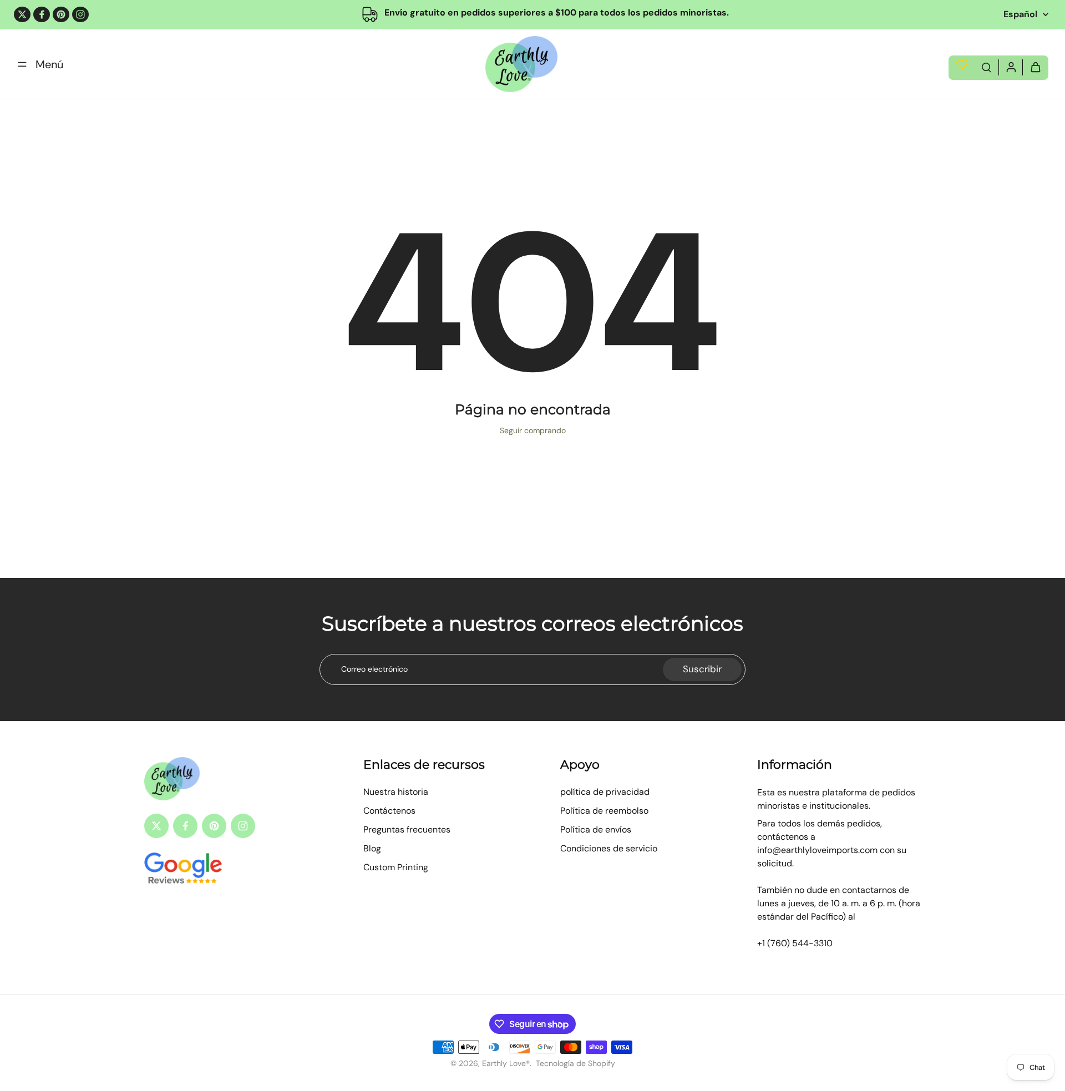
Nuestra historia (395, 792)
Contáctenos (389, 810)
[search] (986, 66)
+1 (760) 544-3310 (795, 943)
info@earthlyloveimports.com (817, 850)
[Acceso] (1010, 66)
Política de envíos (595, 829)
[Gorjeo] (22, 14)
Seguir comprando (533, 430)
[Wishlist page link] (962, 64)
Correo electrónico (374, 669)
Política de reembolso (604, 810)
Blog (372, 848)
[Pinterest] (61, 14)
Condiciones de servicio (608, 848)
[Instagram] (80, 14)
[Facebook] (41, 14)
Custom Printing (395, 867)
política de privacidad (605, 792)
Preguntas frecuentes (406, 829)
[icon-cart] (1035, 66)
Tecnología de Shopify (575, 1063)
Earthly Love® (506, 1063)
